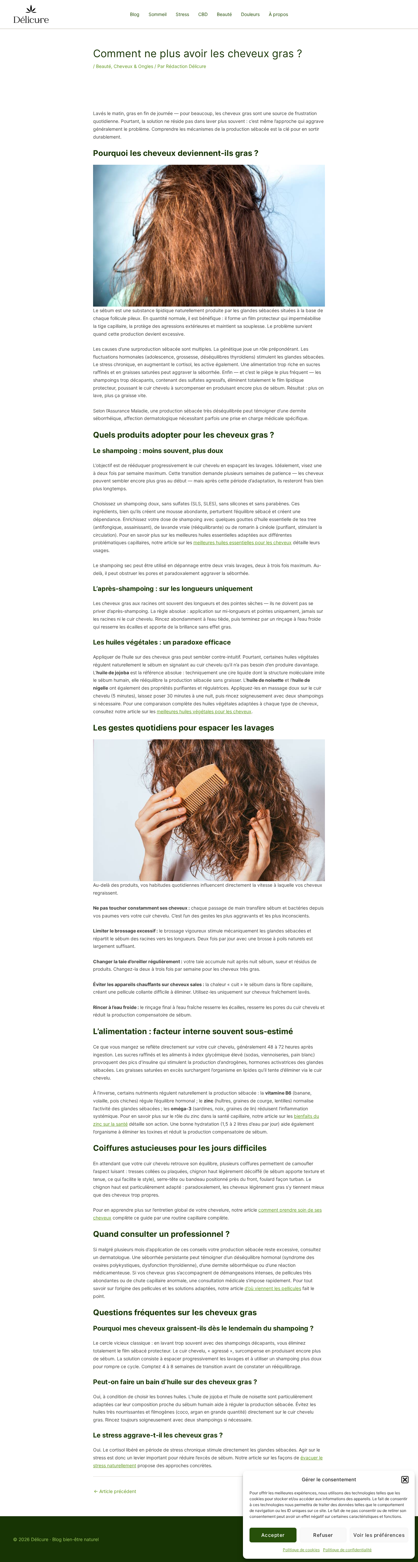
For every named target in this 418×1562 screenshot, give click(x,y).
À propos (278, 14)
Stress (182, 14)
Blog (134, 14)
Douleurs (250, 14)
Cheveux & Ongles (133, 66)
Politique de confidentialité (347, 1549)
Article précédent (115, 1491)
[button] (405, 1479)
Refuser (323, 1535)
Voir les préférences (379, 1535)
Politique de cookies (301, 1549)
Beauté (224, 14)
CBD (203, 14)
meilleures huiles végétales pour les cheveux (204, 711)
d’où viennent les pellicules (273, 1288)
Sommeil (158, 14)
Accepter (273, 1535)
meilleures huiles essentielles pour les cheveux (242, 542)
